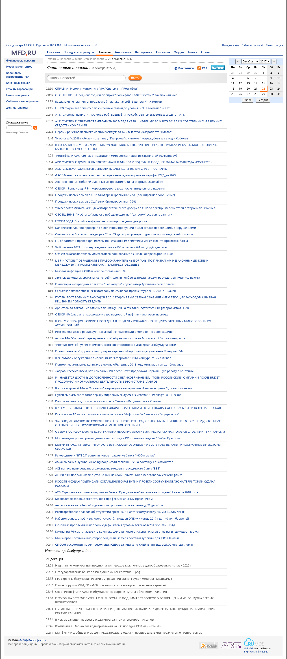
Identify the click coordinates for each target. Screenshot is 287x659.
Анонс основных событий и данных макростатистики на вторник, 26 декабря (109, 182)
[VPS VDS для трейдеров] (254, 642)
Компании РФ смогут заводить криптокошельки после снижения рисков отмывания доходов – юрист (127, 531)
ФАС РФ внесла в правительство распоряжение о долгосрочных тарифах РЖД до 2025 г (116, 175)
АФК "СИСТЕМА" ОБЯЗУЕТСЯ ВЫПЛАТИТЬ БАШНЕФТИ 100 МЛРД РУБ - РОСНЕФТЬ (111, 169)
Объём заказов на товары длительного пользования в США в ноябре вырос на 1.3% (114, 254)
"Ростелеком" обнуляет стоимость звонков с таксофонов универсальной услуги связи (115, 345)
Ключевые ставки (18, 82)
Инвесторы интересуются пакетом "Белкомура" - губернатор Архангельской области (115, 284)
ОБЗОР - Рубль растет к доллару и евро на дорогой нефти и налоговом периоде (111, 314)
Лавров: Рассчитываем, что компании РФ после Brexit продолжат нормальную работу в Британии (124, 371)
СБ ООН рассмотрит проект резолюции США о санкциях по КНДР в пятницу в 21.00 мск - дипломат (124, 544)
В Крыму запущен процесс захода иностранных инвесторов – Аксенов (104, 619)
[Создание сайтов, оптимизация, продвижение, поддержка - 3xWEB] (208, 645)
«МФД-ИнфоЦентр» (32, 640)
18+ (96, 45)
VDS (251, 648)
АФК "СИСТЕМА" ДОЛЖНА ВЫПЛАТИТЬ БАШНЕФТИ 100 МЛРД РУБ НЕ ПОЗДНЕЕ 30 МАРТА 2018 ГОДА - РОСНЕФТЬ (133, 162)
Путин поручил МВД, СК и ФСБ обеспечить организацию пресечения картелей (110, 585)
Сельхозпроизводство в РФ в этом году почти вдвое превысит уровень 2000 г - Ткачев (115, 291)
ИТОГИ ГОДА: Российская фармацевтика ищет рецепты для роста (101, 221)
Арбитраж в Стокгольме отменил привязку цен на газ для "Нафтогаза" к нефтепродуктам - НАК (122, 308)
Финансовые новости (20, 60)
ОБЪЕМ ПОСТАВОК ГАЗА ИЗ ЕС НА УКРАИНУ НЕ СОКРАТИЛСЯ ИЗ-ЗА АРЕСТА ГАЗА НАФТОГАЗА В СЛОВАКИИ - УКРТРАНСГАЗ (140, 432)
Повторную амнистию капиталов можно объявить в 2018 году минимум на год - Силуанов (119, 364)
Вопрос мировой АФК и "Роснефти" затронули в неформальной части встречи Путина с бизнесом (123, 388)
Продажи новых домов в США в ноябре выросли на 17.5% (95, 201)
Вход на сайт (230, 45)
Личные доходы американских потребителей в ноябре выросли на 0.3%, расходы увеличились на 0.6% (127, 278)
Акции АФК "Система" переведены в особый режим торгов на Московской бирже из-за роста (120, 338)
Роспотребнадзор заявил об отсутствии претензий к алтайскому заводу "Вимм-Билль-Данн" (120, 512)
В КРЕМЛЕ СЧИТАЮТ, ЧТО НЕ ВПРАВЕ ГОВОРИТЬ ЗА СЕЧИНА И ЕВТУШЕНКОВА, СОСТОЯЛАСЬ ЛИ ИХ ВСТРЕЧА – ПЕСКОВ (138, 408)
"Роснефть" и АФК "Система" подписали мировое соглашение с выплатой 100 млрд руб (116, 156)
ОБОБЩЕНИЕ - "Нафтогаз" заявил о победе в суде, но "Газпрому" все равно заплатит (114, 214)
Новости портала (17, 95)
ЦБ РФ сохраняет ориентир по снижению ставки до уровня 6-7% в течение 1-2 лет (112, 108)
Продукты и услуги (78, 52)
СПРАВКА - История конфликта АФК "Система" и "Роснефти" (96, 88)
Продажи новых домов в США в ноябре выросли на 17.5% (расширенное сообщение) (115, 195)
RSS (204, 68)
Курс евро (48, 45)
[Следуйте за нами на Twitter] (218, 68)
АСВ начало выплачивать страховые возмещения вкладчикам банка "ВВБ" (107, 468)
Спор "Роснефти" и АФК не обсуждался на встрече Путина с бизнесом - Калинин (111, 592)
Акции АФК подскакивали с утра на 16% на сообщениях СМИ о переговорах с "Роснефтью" (118, 475)
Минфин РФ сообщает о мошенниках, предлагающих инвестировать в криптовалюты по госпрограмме (128, 632)
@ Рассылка (184, 68)
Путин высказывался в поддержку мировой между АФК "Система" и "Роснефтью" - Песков (118, 395)
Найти (135, 77)
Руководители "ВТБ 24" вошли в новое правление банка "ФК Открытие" (105, 455)
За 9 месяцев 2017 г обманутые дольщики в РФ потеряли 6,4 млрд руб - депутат (111, 247)
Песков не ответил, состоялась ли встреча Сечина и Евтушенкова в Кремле (108, 401)
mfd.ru (52, 59)
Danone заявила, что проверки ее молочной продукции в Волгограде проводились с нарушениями (125, 228)
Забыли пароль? (252, 45)
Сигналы (163, 52)
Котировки (143, 52)
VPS (246, 648)
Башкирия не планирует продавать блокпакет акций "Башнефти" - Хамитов (108, 101)
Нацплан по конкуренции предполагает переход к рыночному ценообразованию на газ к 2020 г (123, 565)
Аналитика (123, 52)
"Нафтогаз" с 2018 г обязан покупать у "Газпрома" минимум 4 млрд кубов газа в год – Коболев (121, 138)
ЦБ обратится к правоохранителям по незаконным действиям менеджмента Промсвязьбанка (121, 241)
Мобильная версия (77, 45)
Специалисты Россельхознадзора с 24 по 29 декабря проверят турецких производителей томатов (124, 234)
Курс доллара (20, 45)
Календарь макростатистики (17, 74)
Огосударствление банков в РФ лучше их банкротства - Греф (97, 572)
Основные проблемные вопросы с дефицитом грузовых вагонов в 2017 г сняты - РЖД (115, 525)
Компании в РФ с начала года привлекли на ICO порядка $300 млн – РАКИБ (108, 626)
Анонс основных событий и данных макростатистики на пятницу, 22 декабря (109, 505)
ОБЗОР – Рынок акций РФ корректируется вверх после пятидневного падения (110, 188)
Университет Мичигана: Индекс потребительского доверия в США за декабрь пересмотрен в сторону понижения (135, 208)
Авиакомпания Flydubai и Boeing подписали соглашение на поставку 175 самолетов (114, 462)
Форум (179, 52)
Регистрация (274, 45)
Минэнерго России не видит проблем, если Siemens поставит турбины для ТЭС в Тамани (117, 538)
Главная (53, 52)
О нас (205, 52)
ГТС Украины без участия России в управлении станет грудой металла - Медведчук (113, 579)
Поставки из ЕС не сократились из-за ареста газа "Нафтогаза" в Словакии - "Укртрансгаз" (117, 414)
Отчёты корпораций (19, 89)
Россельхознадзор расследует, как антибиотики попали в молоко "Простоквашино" (114, 332)
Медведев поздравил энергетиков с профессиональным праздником (104, 499)
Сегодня (262, 100)
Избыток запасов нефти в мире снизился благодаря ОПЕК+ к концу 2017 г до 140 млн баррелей (122, 518)
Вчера (248, 100)
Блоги (193, 52)
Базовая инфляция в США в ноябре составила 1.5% (90, 271)
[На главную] (23, 55)
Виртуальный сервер (256, 651)
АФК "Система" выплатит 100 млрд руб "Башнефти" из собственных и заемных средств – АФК (120, 114)
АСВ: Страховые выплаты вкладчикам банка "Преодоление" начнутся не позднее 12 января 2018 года (126, 492)
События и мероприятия (22, 101)
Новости (104, 52)
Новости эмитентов (19, 66)
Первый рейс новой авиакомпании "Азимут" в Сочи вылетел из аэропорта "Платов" (113, 132)
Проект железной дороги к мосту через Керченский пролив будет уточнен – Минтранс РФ (119, 351)
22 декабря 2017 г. (120, 59)
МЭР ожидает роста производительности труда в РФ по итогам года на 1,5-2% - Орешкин (117, 438)
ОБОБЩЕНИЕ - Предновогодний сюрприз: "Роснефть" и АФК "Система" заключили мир (116, 95)
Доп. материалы (17, 107)
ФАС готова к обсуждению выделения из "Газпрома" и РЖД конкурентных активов (113, 358)
